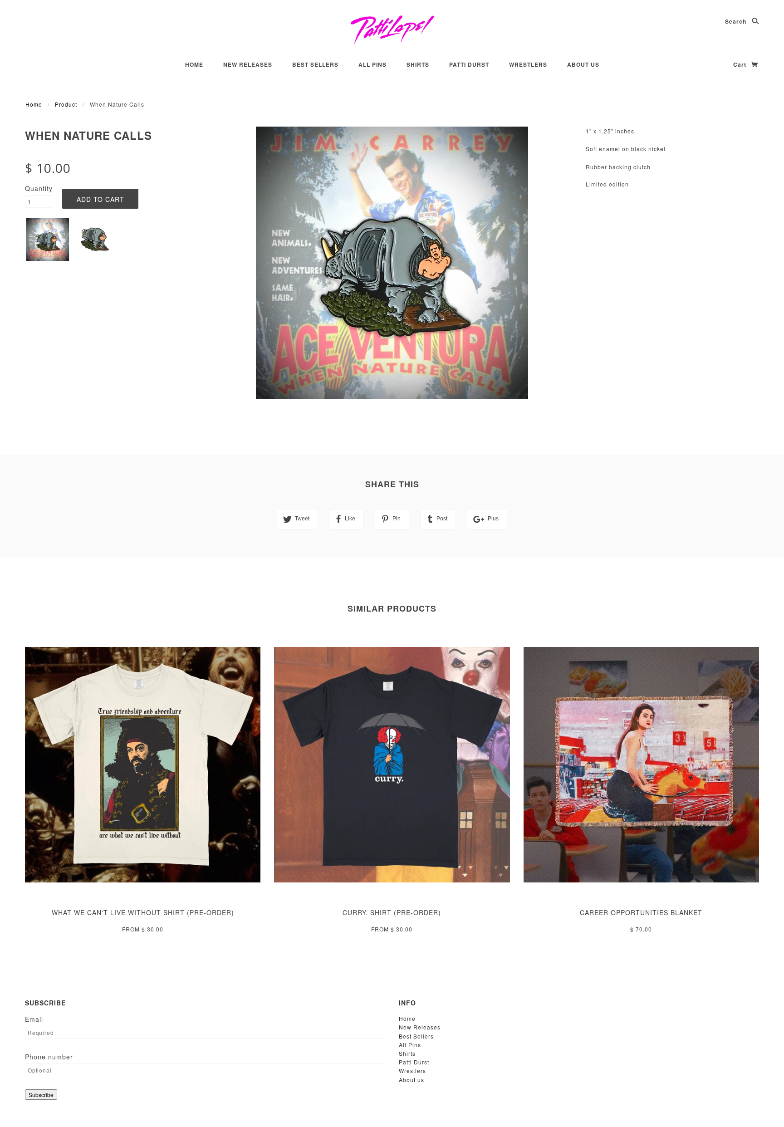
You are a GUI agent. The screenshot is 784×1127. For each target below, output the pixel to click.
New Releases (247, 64)
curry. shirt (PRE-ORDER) (392, 912)
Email (34, 1019)
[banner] (392, 29)
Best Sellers (315, 64)
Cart (740, 64)
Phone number (49, 1056)
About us (583, 64)
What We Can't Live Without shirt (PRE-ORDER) (143, 912)
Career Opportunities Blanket (641, 912)
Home (194, 64)
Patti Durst (469, 64)
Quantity (38, 188)
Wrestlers (528, 64)
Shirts (418, 64)
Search (736, 21)
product (66, 104)
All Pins (372, 64)
